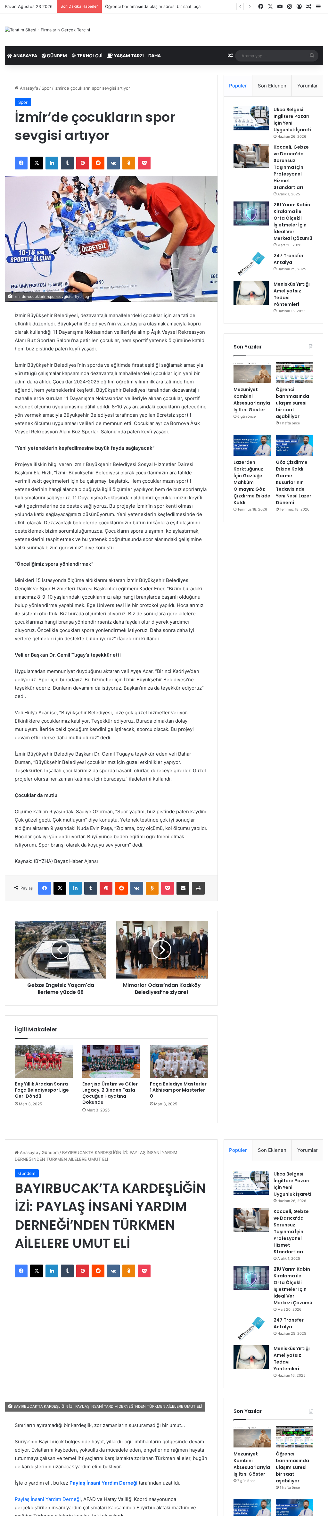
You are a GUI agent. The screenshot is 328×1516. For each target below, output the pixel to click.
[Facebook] (21, 163)
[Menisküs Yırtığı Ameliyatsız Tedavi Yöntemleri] (251, 293)
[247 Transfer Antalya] (251, 264)
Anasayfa (24, 55)
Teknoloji (89, 55)
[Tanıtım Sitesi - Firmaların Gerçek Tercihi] (47, 29)
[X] (36, 163)
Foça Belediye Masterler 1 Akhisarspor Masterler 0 (178, 1090)
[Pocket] (144, 163)
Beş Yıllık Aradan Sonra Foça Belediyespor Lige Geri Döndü (42, 1090)
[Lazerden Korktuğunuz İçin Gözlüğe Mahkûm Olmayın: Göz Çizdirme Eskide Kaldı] (252, 445)
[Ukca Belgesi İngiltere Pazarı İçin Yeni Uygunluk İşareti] (251, 118)
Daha (154, 55)
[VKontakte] (113, 163)
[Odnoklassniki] (128, 163)
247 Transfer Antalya (289, 259)
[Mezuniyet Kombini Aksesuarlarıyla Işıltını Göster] (252, 372)
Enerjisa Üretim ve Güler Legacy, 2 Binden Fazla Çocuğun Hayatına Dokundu (110, 1093)
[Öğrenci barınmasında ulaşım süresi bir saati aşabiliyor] (294, 372)
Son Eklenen (272, 86)
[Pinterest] (82, 163)
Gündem (56, 55)
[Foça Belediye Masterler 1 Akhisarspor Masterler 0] (179, 1061)
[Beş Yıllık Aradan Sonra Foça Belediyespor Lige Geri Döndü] (44, 1061)
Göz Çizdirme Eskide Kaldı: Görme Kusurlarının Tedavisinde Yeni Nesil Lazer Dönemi (293, 482)
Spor (46, 88)
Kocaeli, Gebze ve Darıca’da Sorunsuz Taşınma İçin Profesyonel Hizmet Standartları (291, 167)
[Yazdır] (198, 888)
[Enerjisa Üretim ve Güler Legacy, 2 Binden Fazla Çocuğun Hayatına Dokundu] (111, 1061)
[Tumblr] (67, 163)
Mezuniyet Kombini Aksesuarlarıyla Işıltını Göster (252, 399)
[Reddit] (98, 163)
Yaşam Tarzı (128, 55)
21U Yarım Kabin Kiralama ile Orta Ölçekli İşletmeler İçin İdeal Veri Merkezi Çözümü (293, 221)
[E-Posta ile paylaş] (182, 888)
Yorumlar (307, 86)
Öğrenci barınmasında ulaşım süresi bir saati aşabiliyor (158, 6)
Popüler (238, 86)
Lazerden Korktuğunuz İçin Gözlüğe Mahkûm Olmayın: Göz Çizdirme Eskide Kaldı (252, 482)
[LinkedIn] (51, 163)
